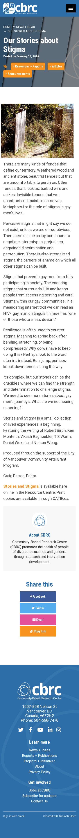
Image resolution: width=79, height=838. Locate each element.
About (39, 766)
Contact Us (39, 801)
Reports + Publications (39, 756)
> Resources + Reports (28, 66)
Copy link (39, 631)
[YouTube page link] (40, 730)
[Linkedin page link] (50, 730)
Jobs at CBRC (39, 790)
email (21, 816)
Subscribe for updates (39, 796)
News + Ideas (25, 27)
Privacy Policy (39, 772)
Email (39, 619)
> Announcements (17, 74)
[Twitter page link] (20, 730)
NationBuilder (67, 816)
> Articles (56, 66)
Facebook (38, 596)
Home (7, 27)
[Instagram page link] (59, 730)
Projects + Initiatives (40, 761)
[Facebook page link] (30, 730)
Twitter (39, 608)
